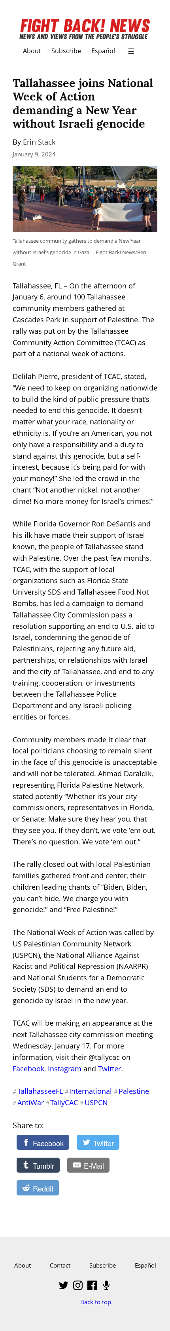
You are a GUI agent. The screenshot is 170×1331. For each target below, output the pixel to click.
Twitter (109, 1068)
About (32, 50)
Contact (60, 1265)
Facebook (28, 1068)
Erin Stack (39, 142)
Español (103, 50)
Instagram (64, 1068)
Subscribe (66, 50)
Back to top (95, 1302)
